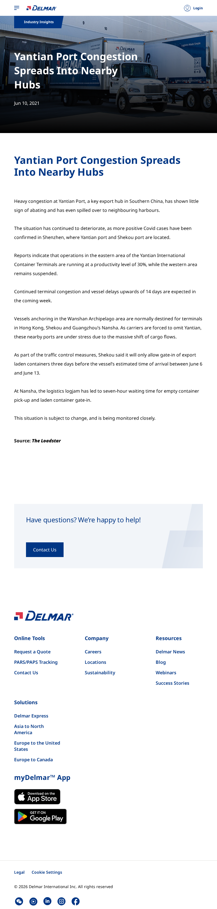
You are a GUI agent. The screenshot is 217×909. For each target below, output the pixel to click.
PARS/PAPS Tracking (36, 662)
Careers (93, 652)
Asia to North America (29, 729)
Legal (19, 872)
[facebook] (76, 901)
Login (198, 8)
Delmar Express (31, 716)
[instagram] (61, 901)
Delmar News (170, 652)
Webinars (166, 672)
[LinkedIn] (47, 901)
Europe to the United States (37, 746)
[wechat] (19, 901)
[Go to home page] (41, 7)
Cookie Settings (47, 872)
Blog (161, 662)
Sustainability (100, 672)
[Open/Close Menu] (16, 8)
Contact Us (26, 672)
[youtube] (33, 901)
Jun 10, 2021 (27, 103)
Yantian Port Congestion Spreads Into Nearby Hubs (76, 70)
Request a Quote (32, 652)
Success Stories (172, 683)
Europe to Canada (33, 759)
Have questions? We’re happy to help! (83, 519)
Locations (95, 662)
